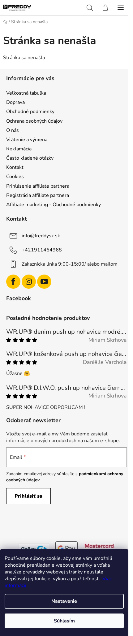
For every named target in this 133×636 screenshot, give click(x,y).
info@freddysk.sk (41, 235)
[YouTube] (44, 282)
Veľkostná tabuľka (26, 93)
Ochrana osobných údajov (34, 121)
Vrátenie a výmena (26, 139)
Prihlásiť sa (28, 496)
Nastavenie (64, 601)
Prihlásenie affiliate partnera (37, 186)
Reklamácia (19, 148)
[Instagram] (29, 282)
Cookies (15, 176)
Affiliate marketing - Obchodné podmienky (53, 204)
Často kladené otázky (30, 158)
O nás (12, 130)
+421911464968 (42, 250)
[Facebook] (13, 282)
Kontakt (15, 167)
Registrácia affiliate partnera (37, 195)
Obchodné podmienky (30, 111)
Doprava (15, 102)
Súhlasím (64, 621)
